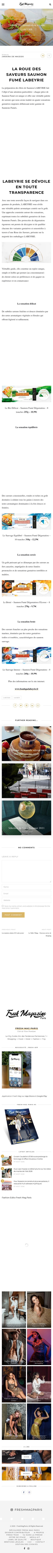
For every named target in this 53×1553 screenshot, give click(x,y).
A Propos (39, 1532)
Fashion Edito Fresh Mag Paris (16, 1197)
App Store (29, 1096)
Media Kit (35, 1537)
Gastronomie (21, 19)
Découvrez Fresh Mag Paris (24, 1530)
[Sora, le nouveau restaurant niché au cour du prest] (43, 1519)
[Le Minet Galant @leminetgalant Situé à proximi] (33, 1519)
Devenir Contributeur (17, 1532)
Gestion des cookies (26, 1544)
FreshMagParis (28, 1509)
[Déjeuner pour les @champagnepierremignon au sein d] (22, 1519)
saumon (17, 698)
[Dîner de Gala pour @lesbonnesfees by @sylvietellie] (1, 1519)
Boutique (36, 1540)
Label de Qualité (17, 1540)
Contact (40, 1542)
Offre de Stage (17, 1537)
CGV (30, 1542)
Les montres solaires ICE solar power (13, 933)
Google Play (41, 1096)
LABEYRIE (6, 698)
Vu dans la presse (33, 1535)
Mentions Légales (14, 1542)
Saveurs (35, 19)
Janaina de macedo (13, 57)
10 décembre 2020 (26, 35)
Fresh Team (12, 1535)
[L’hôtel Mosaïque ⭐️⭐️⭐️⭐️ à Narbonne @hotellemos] (12, 1519)
